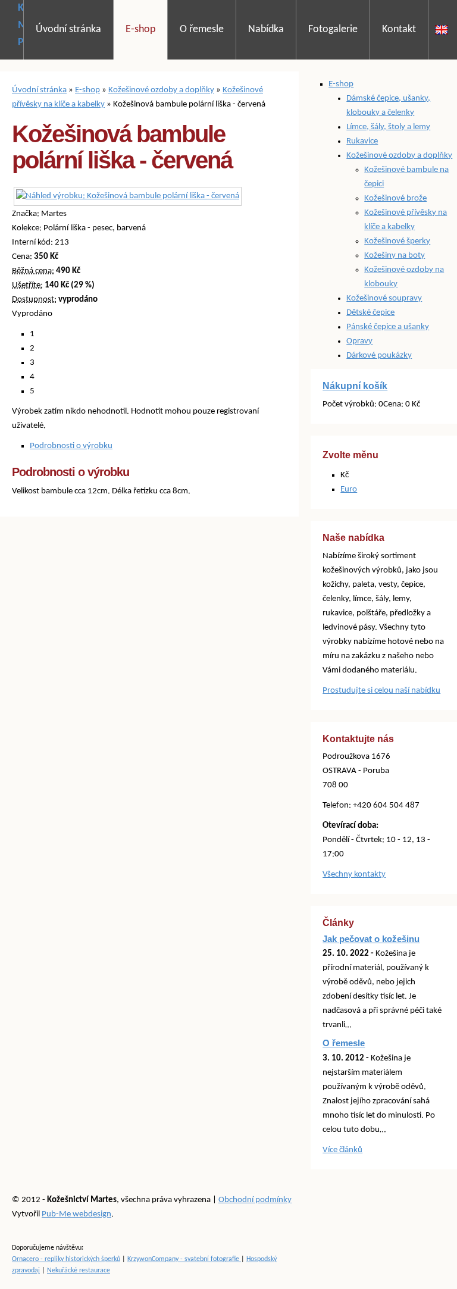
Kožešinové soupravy (384, 298)
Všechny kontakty (354, 874)
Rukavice (362, 141)
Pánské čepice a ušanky (387, 327)
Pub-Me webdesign (76, 1214)
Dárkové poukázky (379, 355)
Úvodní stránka (68, 29)
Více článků (342, 1150)
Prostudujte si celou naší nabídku (381, 690)
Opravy (359, 341)
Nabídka (266, 29)
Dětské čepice (370, 312)
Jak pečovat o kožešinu (371, 939)
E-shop (140, 29)
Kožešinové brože (395, 198)
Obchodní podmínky (255, 1200)
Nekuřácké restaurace (78, 1270)
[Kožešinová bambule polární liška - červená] (127, 196)
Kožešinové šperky (397, 241)
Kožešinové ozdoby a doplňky (161, 90)
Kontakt (399, 29)
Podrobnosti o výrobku (71, 446)
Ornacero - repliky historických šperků (66, 1259)
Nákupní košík (355, 386)
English (441, 29)
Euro (348, 489)
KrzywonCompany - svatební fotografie (184, 1259)
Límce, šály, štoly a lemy (388, 127)
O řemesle (202, 29)
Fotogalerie (333, 29)
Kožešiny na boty (394, 255)
